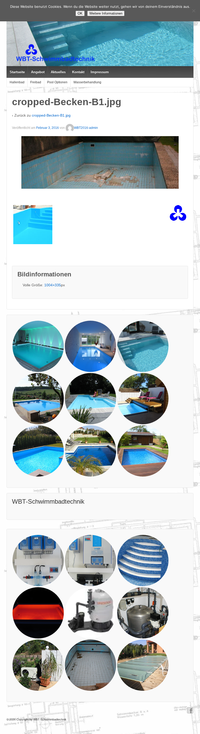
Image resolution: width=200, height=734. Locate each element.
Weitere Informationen (105, 13)
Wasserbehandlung (87, 82)
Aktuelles (58, 72)
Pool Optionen (57, 82)
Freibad (35, 82)
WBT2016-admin (86, 128)
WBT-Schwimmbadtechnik (48, 501)
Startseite (17, 72)
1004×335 (52, 285)
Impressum (100, 72)
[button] (32, 224)
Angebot (38, 72)
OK (80, 13)
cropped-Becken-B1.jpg (51, 115)
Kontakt (78, 72)
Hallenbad (17, 82)
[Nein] (193, 10)
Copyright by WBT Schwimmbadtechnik (41, 719)
